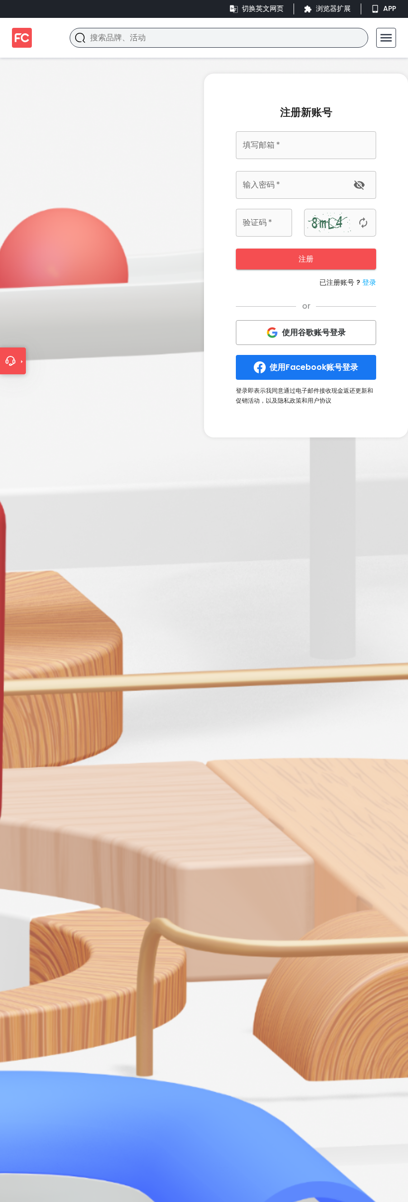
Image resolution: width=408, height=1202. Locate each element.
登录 (369, 282)
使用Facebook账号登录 (314, 367)
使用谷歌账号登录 (314, 332)
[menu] (386, 38)
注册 (306, 259)
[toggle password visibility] (359, 185)
